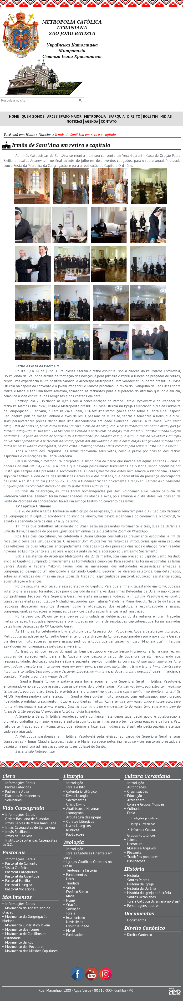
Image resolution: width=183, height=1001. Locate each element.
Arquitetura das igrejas (84, 817)
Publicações (75, 834)
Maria (70, 896)
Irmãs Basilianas (17, 831)
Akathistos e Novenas (83, 808)
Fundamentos (76, 874)
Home (14, 116)
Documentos (136, 920)
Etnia (131, 813)
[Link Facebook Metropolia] (78, 979)
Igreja (70, 913)
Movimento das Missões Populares (31, 951)
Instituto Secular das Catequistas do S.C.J (29, 842)
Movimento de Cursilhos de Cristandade (24, 935)
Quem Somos (33, 116)
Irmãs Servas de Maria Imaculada (30, 823)
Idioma (132, 839)
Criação (71, 904)
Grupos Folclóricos (141, 835)
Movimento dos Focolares (24, 946)
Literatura (134, 844)
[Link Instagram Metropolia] (105, 979)
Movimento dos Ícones (22, 929)
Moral (70, 930)
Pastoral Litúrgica (18, 885)
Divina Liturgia (77, 795)
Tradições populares (145, 818)
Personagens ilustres (143, 905)
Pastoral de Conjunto (21, 863)
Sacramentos (76, 800)
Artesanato (136, 800)
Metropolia (95, 116)
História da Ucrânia (141, 888)
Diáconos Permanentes (22, 795)
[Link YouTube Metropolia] (92, 979)
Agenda (91, 121)
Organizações (137, 791)
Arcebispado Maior (64, 116)
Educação (134, 795)
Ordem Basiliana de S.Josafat (27, 819)
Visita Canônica (17, 867)
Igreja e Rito (75, 787)
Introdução (74, 783)
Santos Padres (138, 880)
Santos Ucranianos (141, 897)
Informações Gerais (20, 783)
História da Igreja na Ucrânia (149, 892)
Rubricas (72, 830)
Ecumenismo (75, 917)
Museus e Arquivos (141, 848)
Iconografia (75, 813)
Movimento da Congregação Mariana (24, 918)
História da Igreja (140, 884)
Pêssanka (134, 852)
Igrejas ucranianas (143, 824)
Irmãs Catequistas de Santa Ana (30, 827)
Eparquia (116, 116)
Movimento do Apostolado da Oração (26, 910)
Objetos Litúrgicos (80, 821)
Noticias (74, 121)
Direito (133, 116)
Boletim (150, 116)
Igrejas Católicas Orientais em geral (87, 855)
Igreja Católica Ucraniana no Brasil (153, 901)
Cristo (70, 887)
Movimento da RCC (19, 942)
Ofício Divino (75, 804)
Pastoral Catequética (21, 872)
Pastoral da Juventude (22, 876)
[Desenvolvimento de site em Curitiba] (175, 993)
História (133, 875)
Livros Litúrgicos (78, 825)
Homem (71, 900)
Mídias (166, 116)
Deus (70, 879)
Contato (109, 121)
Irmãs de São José (19, 836)
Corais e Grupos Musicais (146, 804)
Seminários (13, 800)
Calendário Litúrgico (81, 791)
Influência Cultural (143, 829)
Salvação (73, 909)
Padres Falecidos (18, 787)
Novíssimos (74, 921)
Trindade (73, 883)
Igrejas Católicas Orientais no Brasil (87, 863)
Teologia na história (81, 870)
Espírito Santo (77, 891)
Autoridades (136, 787)
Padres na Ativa (17, 791)
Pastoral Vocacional (20, 889)
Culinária (134, 808)
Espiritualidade (77, 926)
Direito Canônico (139, 934)
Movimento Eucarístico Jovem (27, 925)
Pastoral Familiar (18, 880)
